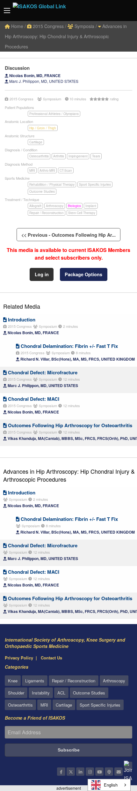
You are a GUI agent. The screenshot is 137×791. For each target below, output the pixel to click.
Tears (96, 156)
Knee (13, 681)
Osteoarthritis (39, 156)
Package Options (83, 274)
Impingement (78, 156)
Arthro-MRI (47, 170)
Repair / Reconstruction (46, 213)
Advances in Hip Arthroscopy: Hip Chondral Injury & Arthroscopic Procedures (66, 36)
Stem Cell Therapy (81, 213)
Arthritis (58, 156)
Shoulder (16, 693)
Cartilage (35, 142)
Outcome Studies (42, 191)
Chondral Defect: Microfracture (42, 372)
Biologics (74, 206)
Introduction (21, 319)
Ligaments (34, 681)
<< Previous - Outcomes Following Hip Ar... (68, 235)
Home (16, 26)
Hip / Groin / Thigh (42, 128)
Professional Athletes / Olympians (54, 113)
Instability (41, 693)
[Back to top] (116, 751)
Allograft (35, 206)
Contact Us (51, 658)
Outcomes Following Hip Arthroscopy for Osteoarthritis (69, 425)
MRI (32, 170)
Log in (42, 274)
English (111, 785)
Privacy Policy (19, 658)
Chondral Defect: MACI (33, 398)
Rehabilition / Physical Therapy (52, 184)
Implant (90, 206)
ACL (61, 693)
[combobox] (109, 785)
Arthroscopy (54, 206)
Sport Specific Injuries (95, 184)
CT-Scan (66, 170)
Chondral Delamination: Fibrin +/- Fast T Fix (68, 345)
